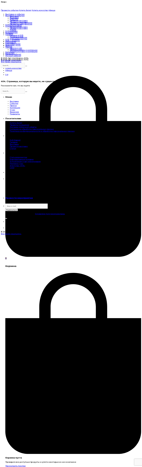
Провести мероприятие (19, 198)
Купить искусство (40, 10)
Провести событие (10, 10)
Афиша (51, 10)
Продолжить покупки (15, 466)
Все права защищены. (11, 62)
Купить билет (25, 10)
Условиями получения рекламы (50, 214)
